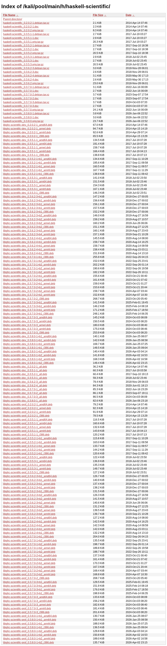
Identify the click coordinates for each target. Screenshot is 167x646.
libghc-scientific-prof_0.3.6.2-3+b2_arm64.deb (29, 498)
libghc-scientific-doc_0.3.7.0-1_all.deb (25, 389)
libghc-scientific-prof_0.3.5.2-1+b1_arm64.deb (29, 442)
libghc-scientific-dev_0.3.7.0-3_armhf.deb (27, 328)
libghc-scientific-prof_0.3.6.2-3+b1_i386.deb (28, 491)
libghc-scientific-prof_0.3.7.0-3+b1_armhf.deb (29, 589)
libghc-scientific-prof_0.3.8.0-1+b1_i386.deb (28, 627)
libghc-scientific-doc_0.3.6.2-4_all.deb (25, 385)
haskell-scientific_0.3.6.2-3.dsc (21, 72)
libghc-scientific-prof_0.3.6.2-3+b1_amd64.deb (30, 476)
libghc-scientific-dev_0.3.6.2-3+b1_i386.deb (28, 211)
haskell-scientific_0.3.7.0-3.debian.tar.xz (26, 102)
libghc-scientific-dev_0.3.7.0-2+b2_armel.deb (29, 291)
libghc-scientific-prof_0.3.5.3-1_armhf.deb (27, 468)
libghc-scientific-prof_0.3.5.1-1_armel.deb (27, 427)
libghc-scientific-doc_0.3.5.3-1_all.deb (25, 378)
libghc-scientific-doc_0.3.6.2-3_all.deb (25, 381)
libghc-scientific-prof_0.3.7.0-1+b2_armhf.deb (29, 551)
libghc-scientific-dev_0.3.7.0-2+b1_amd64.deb (30, 276)
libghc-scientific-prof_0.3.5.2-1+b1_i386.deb (28, 453)
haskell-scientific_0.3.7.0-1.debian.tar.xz (26, 87)
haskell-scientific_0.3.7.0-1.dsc (21, 90)
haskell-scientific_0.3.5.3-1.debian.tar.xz (26, 57)
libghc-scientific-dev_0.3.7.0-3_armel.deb (27, 325)
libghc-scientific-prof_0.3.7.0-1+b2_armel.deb (29, 548)
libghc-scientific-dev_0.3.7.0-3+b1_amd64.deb (30, 302)
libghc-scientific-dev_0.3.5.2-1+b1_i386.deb (28, 174)
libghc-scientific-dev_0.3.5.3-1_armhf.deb (27, 189)
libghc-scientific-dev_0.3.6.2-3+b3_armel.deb (29, 230)
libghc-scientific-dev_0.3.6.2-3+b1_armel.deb (29, 204)
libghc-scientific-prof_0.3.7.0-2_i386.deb (26, 578)
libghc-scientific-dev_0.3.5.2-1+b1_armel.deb (29, 166)
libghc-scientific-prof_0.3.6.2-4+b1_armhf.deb (29, 529)
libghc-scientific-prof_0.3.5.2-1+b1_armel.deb (29, 446)
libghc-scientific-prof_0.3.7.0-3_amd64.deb (27, 597)
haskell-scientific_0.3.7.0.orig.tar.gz (23, 109)
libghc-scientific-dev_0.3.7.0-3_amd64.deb (27, 317)
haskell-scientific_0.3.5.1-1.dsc (21, 38)
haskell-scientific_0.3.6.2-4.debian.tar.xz (26, 75)
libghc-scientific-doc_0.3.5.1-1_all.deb (25, 370)
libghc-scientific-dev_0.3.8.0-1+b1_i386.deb (28, 347)
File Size (98, 15)
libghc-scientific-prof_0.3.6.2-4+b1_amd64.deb (30, 517)
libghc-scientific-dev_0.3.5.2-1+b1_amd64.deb (30, 159)
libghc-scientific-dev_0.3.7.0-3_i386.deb (26, 332)
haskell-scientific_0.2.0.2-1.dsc (21, 26)
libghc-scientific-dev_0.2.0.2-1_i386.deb (26, 136)
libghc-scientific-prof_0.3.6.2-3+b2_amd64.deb (30, 495)
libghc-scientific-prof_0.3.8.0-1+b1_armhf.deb (29, 623)
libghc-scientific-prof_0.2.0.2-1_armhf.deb (27, 412)
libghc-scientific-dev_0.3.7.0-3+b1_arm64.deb (29, 306)
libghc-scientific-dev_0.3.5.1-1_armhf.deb (27, 151)
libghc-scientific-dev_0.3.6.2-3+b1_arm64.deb (29, 200)
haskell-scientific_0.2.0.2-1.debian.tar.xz (26, 23)
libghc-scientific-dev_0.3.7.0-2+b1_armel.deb (29, 283)
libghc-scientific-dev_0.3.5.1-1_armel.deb (27, 147)
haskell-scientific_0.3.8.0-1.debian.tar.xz (26, 113)
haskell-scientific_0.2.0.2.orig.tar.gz (23, 30)
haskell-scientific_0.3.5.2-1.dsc (21, 49)
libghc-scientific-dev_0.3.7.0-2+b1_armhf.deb (29, 287)
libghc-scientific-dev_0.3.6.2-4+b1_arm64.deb (29, 242)
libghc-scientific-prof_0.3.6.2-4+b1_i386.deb (28, 532)
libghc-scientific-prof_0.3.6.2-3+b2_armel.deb (29, 502)
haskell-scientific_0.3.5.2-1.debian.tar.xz (26, 45)
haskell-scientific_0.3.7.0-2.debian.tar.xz (26, 94)
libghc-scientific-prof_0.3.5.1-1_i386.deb (26, 434)
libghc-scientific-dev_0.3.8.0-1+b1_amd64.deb (30, 336)
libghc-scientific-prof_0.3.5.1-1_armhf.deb (27, 430)
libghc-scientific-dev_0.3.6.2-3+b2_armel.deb (29, 223)
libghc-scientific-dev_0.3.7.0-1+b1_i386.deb (28, 257)
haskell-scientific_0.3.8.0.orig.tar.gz (23, 121)
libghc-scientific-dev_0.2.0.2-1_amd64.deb (27, 124)
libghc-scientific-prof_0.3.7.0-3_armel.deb (27, 604)
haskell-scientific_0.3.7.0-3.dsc (21, 106)
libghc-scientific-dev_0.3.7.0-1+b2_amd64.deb (30, 261)
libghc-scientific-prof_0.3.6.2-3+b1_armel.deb (29, 483)
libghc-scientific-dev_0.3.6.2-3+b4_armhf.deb (29, 234)
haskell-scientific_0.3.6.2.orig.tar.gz (23, 83)
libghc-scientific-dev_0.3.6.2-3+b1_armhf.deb (29, 208)
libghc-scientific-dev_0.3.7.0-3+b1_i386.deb (28, 313)
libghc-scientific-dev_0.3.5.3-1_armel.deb (27, 185)
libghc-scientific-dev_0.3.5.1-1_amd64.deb (27, 140)
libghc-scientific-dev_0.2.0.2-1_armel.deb (27, 128)
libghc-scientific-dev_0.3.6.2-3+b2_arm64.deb (29, 219)
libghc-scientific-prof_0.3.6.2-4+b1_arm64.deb (29, 521)
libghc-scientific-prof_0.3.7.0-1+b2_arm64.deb (29, 544)
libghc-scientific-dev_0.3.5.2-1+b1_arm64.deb (29, 162)
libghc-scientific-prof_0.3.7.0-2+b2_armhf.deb (29, 574)
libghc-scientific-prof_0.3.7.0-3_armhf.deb (27, 608)
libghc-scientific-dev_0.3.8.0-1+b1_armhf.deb (29, 344)
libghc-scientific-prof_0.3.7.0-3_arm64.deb (27, 601)
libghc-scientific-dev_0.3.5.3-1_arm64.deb (27, 181)
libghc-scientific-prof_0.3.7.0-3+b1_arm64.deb (29, 585)
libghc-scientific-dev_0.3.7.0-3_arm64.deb (27, 321)
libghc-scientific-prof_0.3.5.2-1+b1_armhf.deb (29, 449)
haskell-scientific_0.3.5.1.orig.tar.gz (23, 41)
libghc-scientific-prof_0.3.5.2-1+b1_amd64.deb (30, 438)
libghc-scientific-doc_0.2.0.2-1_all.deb (25, 366)
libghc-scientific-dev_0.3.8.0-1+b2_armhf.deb (29, 359)
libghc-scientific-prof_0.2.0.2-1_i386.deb (26, 415)
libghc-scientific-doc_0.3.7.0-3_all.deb (25, 396)
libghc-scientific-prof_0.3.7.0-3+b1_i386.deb (28, 593)
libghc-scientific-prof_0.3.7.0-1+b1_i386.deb (28, 536)
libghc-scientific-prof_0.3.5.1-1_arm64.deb (27, 423)
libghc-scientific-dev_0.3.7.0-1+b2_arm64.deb (29, 264)
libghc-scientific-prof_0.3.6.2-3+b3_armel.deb (29, 510)
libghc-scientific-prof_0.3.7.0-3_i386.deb (26, 612)
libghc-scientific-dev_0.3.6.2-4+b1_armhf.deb (29, 249)
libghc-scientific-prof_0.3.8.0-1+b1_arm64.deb (29, 619)
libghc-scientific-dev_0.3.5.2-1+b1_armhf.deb (29, 170)
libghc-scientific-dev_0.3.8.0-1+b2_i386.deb (28, 363)
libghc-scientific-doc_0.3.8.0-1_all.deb (25, 400)
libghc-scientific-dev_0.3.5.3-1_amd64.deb (27, 177)
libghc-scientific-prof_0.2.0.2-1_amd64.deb (27, 404)
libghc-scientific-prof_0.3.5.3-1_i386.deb (26, 472)
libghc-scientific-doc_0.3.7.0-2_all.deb (25, 393)
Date (128, 15)
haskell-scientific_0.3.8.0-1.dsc (21, 117)
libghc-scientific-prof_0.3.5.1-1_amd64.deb (27, 419)
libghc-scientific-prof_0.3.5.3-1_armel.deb (27, 465)
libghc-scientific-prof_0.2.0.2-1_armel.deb (27, 408)
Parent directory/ (12, 19)
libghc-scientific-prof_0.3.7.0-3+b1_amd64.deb (30, 582)
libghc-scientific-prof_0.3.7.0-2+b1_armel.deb (29, 563)
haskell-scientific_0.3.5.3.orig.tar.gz (23, 64)
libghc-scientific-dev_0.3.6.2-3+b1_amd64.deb (30, 196)
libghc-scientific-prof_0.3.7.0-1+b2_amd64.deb (30, 540)
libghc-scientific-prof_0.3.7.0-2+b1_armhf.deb (29, 567)
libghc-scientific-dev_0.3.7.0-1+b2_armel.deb (29, 268)
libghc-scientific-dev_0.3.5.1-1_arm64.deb (27, 143)
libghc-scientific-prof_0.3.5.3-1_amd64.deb (27, 457)
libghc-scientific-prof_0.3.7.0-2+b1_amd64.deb (30, 555)
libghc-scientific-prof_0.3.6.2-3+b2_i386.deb (28, 506)
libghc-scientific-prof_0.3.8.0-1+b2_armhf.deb (29, 638)
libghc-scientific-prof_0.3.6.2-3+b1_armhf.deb (29, 487)
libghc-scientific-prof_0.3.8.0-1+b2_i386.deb (28, 642)
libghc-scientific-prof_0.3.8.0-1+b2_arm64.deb (29, 634)
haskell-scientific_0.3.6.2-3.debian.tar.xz (26, 68)
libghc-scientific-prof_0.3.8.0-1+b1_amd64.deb (30, 616)
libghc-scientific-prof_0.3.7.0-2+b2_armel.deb (29, 570)
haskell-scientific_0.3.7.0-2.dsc (21, 98)
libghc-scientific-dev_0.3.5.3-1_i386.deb (26, 192)
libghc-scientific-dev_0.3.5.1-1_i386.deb (26, 155)
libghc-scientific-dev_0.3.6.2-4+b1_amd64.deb (30, 238)
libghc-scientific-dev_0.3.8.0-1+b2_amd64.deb (30, 351)
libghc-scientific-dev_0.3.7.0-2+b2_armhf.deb (29, 294)
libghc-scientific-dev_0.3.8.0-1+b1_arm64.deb (29, 340)
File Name (9, 15)
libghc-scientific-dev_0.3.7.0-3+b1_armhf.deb (29, 310)
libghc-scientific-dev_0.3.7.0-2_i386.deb (26, 298)
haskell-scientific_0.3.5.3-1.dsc (21, 60)
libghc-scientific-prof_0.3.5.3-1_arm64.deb (27, 461)
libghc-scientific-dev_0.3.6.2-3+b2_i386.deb (28, 226)
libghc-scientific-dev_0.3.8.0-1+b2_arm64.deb (29, 355)
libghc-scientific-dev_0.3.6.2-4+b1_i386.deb (28, 253)
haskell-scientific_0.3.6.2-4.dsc (21, 79)
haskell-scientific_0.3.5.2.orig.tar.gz (23, 53)
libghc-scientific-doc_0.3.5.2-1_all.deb (25, 374)
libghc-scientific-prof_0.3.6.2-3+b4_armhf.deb (29, 514)
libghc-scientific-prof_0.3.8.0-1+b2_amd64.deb (30, 631)
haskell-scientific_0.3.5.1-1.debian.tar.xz (26, 34)
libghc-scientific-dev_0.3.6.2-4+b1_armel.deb (29, 245)
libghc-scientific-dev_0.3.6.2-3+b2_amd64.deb (30, 215)
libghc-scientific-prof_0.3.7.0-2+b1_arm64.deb (29, 559)
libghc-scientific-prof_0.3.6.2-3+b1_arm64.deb (29, 480)
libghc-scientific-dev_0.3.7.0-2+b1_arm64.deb (29, 279)
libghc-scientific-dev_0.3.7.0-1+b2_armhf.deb (29, 272)
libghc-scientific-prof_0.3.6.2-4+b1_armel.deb (29, 525)
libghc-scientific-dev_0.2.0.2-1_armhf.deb (27, 132)
